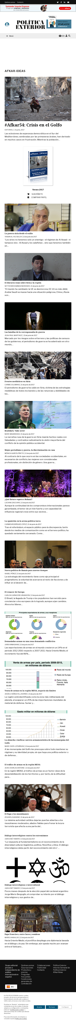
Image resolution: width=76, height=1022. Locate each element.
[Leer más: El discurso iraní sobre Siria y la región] (38, 275)
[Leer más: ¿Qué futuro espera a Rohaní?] (38, 492)
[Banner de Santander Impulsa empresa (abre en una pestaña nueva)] (38, 8)
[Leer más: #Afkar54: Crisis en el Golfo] (38, 99)
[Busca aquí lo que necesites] (69, 35)
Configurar (65, 1007)
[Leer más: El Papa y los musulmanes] (38, 807)
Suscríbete (37, 194)
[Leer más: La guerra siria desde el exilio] (38, 222)
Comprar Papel (39, 197)
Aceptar (39, 1007)
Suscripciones (27, 968)
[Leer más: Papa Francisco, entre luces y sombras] (38, 924)
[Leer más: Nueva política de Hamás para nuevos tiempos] (38, 563)
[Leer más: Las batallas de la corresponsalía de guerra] (38, 325)
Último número (63, 22)
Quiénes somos (10, 2)
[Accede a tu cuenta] (66, 36)
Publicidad (41, 968)
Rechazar (52, 1007)
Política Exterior (59, 965)
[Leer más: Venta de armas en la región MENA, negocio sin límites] (38, 685)
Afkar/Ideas (58, 972)
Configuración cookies (17, 1010)
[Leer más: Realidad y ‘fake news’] (38, 422)
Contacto (20, 2)
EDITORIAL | (14, 130)
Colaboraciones (43, 965)
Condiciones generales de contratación (26, 981)
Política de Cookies (21, 1018)
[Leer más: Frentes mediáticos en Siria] (38, 372)
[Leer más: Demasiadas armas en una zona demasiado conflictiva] (38, 630)
